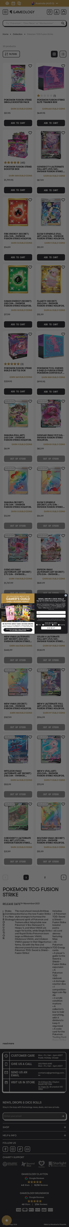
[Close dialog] (66, 595)
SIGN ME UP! (51, 628)
